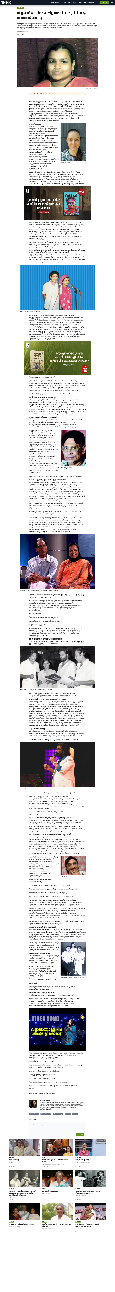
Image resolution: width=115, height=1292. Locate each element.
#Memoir (67, 1114)
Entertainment (92, 3)
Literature (64, 3)
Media (85, 3)
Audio (52, 3)
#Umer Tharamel (46, 1114)
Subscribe (104, 2)
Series (80, 3)
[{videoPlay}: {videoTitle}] (57, 1029)
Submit (80, 1134)
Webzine (75, 3)
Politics (57, 3)
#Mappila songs (58, 1114)
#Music (75, 1114)
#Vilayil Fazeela (34, 1114)
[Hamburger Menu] (112, 2)
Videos (70, 3)
